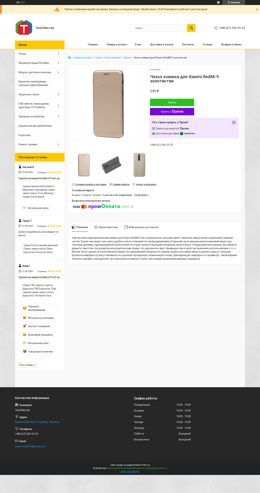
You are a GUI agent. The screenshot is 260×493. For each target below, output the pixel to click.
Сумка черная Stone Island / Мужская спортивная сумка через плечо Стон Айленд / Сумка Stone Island (39, 191)
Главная (93, 44)
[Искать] (191, 28)
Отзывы (207, 44)
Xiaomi (127, 57)
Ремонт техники (28, 144)
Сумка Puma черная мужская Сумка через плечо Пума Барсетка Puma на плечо (41, 249)
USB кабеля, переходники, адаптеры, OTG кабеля (34, 105)
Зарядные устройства (31, 116)
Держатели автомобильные (35, 125)
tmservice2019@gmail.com (30, 446)
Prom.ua (146, 465)
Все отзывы (26, 364)
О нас (138, 44)
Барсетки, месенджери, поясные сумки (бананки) (33, 83)
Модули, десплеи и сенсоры (35, 72)
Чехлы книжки (112, 57)
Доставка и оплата (161, 44)
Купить (172, 102)
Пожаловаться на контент (120, 468)
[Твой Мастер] (24, 28)
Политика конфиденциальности (151, 468)
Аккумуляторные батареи (34, 62)
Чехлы (22, 53)
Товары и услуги (116, 44)
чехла (232, 248)
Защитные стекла (29, 94)
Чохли (98, 57)
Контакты (188, 44)
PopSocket (25, 135)
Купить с (166, 111)
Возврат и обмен (231, 44)
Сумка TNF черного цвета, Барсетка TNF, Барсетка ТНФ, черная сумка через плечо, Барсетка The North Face (39, 290)
